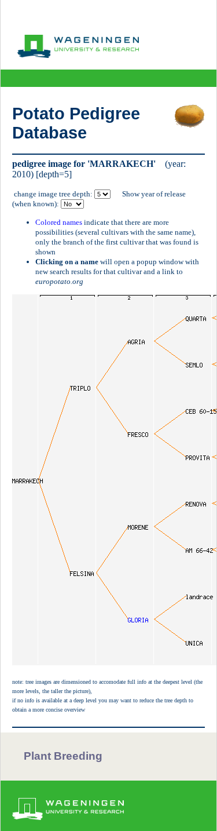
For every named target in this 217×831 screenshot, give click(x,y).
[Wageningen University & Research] (78, 55)
